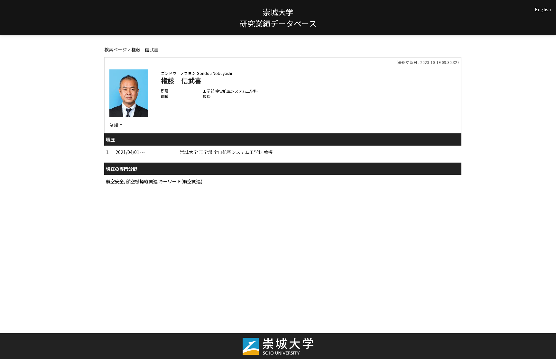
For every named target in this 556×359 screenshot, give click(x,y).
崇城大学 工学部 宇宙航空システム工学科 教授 (226, 152)
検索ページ (115, 49)
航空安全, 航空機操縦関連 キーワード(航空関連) (154, 181)
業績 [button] (113, 125)
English (543, 9)
